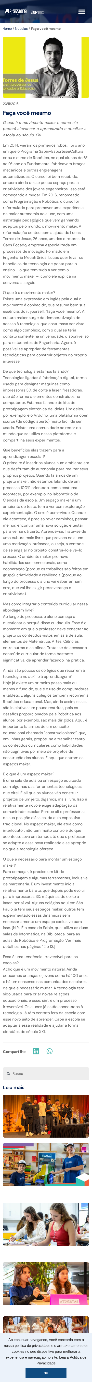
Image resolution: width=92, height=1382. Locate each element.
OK (46, 1373)
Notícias (21, 28)
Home (7, 28)
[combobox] (46, 1073)
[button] (81, 11)
